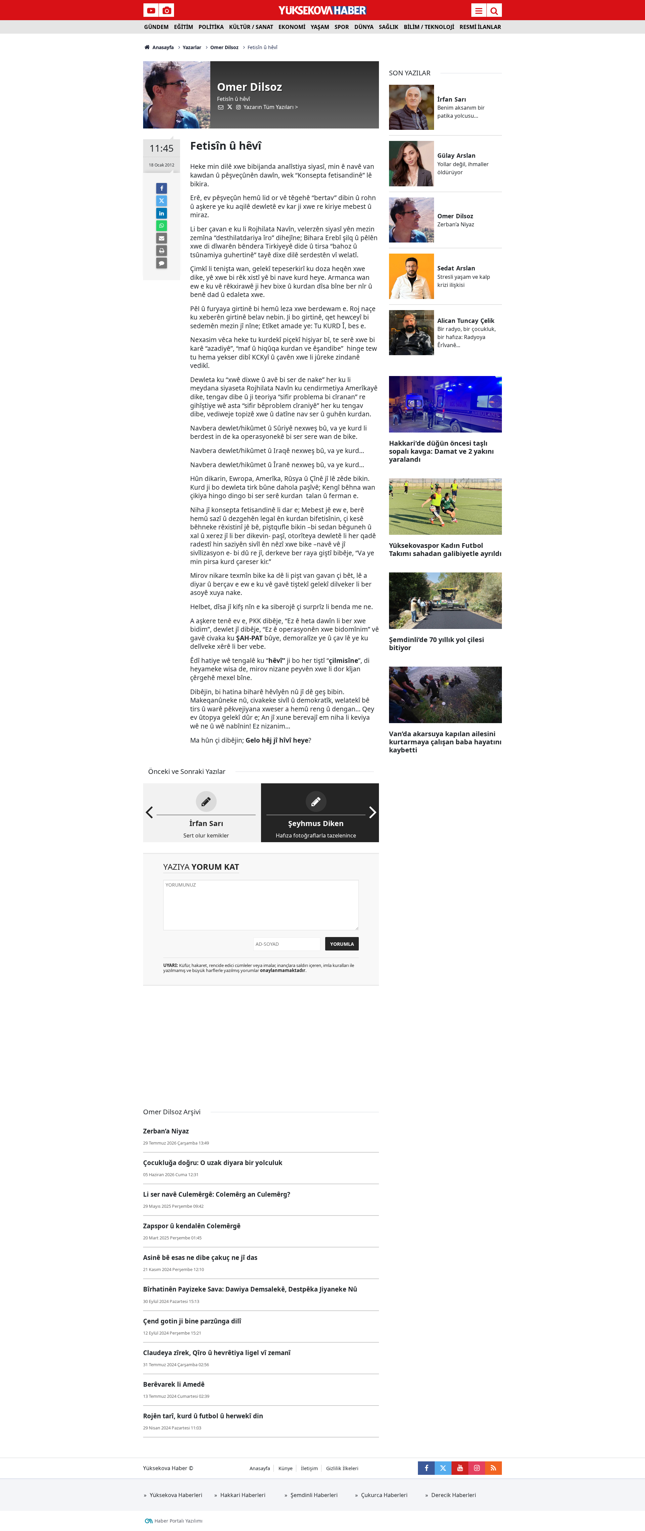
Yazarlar (192, 47)
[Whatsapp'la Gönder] (161, 225)
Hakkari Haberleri (242, 1495)
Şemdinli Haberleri (314, 1495)
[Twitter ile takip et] (443, 1468)
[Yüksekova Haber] (322, 10)
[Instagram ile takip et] (476, 1468)
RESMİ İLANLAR (480, 27)
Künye (285, 1468)
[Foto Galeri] (167, 10)
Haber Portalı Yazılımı (179, 1521)
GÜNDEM (156, 27)
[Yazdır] (161, 250)
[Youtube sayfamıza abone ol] (460, 1468)
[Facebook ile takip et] (426, 1468)
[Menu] (479, 10)
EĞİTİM (183, 27)
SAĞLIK (388, 27)
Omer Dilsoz (224, 47)
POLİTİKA (211, 27)
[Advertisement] (87, 134)
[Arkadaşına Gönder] (161, 238)
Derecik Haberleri (453, 1495)
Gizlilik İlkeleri (342, 1468)
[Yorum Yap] (161, 263)
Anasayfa (162, 47)
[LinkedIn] (161, 213)
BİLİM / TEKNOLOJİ (429, 27)
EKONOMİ (291, 27)
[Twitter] (161, 200)
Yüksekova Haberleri (176, 1495)
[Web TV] (151, 10)
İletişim (309, 1468)
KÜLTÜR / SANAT (251, 27)
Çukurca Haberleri (384, 1495)
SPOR (342, 27)
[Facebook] (161, 188)
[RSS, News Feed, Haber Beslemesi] (493, 1468)
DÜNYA (364, 27)
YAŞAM (320, 27)
